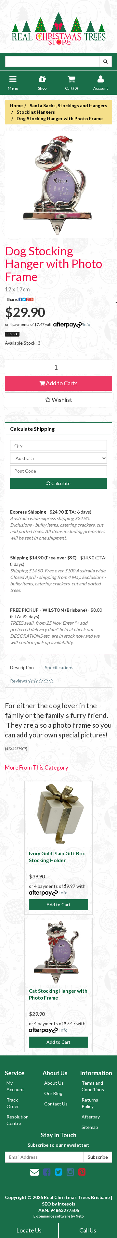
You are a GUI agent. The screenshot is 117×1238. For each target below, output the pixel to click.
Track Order (12, 1103)
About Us (54, 1083)
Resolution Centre (17, 1120)
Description (22, 667)
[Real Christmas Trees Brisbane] (58, 26)
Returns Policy (90, 1103)
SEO (46, 1203)
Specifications (59, 667)
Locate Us (29, 1230)
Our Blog (53, 1093)
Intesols (66, 1203)
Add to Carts (61, 383)
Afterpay (91, 1116)
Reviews (19, 680)
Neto (80, 1216)
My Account (15, 1086)
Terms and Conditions (93, 1086)
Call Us (87, 1230)
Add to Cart (58, 904)
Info (86, 324)
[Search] (105, 61)
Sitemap (90, 1127)
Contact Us (56, 1103)
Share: (13, 299)
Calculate (60, 483)
